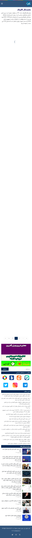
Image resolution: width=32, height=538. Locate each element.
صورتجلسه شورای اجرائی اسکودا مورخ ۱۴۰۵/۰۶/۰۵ (19, 416)
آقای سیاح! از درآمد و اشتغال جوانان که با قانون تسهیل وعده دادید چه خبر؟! (16, 407)
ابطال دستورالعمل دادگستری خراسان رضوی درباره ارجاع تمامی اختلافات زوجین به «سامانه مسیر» (17, 422)
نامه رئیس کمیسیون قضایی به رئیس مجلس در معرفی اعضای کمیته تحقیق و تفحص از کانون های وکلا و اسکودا (17, 327)
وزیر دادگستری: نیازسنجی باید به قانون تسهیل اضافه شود (18, 414)
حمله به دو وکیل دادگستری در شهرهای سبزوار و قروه (19, 443)
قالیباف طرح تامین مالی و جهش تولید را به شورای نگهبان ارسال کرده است (17, 266)
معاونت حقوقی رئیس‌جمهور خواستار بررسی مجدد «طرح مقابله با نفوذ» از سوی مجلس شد (16, 440)
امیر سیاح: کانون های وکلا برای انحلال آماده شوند (19, 419)
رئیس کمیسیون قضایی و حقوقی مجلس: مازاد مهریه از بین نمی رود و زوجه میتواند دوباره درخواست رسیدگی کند (11, 480)
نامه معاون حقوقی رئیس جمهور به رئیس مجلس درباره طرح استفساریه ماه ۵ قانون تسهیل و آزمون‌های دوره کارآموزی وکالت (16, 290)
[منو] (2, 4)
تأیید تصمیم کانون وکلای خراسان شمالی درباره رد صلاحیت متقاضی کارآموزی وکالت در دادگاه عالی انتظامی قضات (16, 436)
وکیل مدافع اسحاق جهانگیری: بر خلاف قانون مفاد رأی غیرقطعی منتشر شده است (17, 143)
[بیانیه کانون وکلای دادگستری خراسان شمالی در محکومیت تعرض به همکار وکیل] (26, 496)
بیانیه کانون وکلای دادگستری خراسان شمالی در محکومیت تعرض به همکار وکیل (16, 430)
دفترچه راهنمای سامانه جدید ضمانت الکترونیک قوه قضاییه (17, 433)
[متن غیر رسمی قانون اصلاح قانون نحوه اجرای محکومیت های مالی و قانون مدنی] (26, 474)
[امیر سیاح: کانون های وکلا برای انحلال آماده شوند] (26, 451)
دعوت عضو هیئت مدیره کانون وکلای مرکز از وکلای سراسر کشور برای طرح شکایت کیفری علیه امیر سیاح (15, 399)
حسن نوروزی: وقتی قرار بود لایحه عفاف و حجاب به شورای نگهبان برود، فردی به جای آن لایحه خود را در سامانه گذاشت (16, 43)
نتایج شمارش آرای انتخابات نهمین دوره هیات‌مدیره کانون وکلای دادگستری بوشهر (17, 426)
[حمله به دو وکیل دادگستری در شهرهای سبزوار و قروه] (26, 503)
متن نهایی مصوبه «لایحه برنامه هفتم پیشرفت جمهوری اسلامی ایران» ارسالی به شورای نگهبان (17, 81)
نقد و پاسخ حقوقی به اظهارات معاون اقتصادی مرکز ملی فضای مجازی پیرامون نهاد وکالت (17, 403)
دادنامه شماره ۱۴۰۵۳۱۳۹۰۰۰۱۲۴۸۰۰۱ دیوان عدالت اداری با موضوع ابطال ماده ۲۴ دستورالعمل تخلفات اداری (16, 411)
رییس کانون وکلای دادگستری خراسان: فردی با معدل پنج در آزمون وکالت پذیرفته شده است (11, 464)
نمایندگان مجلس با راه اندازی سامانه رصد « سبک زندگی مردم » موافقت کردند (16, 168)
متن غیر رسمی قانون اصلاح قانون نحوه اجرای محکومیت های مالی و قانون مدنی (11, 472)
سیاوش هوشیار (21, 528)
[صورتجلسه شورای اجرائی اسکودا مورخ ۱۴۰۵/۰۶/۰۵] (26, 518)
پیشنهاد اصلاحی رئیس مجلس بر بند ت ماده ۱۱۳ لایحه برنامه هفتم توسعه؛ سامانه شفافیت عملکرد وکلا (16, 203)
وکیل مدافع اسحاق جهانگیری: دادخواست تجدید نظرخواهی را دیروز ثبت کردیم (17, 118)
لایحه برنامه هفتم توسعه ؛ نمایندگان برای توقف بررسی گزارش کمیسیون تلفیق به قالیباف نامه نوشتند (16, 240)
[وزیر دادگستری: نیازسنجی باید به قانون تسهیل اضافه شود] (26, 510)
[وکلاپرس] (28, 3)
